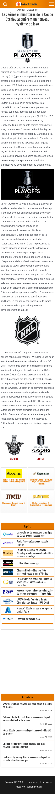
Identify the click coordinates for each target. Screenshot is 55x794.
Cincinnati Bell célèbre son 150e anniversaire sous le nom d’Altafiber (33, 572)
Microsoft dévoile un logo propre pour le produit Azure (34, 610)
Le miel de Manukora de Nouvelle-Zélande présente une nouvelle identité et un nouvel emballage (35, 553)
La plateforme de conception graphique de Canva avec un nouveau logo (34, 534)
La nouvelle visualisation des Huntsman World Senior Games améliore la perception (34, 582)
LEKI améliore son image (28, 563)
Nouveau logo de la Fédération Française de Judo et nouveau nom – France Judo (35, 592)
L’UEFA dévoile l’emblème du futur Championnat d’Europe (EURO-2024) (33, 601)
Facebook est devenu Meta (28, 618)
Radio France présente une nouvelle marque (32, 543)
